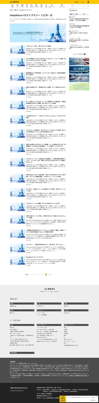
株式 (65, 327)
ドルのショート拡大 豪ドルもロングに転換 (38, 46)
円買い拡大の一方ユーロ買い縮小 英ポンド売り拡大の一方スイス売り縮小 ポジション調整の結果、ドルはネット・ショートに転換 (46, 175)
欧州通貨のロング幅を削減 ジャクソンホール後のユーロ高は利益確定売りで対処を (46, 74)
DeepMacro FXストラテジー (25, 10)
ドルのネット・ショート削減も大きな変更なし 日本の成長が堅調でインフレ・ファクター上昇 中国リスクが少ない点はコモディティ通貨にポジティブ (46, 160)
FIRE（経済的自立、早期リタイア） (45, 335)
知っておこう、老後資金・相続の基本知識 (47, 331)
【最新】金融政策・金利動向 (17, 331)
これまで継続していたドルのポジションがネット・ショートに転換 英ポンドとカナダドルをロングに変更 (46, 59)
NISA (65, 343)
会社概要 (57, 398)
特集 (12, 325)
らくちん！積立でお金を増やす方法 (18, 339)
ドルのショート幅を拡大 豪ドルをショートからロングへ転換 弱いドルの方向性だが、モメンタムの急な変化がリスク (46, 131)
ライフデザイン (42, 325)
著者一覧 (66, 306)
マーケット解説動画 (42, 315)
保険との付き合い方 (42, 337)
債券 (65, 335)
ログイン (83, 2)
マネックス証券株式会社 (48, 398)
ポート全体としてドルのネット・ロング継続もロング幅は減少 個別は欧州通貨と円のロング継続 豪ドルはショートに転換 (46, 102)
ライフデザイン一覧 (42, 327)
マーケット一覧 (40, 313)
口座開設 (77, 2)
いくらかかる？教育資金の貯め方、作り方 (47, 339)
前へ (27, 274)
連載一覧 (16, 10)
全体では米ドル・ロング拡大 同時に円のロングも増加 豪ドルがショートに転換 (46, 217)
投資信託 (66, 333)
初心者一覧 (66, 313)
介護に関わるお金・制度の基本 (44, 333)
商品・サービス (69, 325)
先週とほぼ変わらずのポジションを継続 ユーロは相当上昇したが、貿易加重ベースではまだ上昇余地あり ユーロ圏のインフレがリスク (46, 145)
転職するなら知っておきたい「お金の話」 (47, 341)
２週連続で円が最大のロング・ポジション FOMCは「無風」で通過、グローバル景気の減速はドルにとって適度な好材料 (46, 231)
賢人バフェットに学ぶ (15, 333)
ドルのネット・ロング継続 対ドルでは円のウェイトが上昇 (42, 203)
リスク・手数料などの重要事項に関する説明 (76, 375)
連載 (12, 310)
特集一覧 (12, 327)
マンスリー (87, 14)
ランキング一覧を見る (78, 54)
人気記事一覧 (40, 306)
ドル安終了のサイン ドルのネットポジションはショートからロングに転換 (46, 116)
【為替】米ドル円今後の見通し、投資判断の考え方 (22, 336)
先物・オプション (68, 339)
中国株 (65, 331)
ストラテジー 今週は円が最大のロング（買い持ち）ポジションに (44, 244)
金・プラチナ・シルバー (70, 341)
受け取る (93, 400)
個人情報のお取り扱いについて (44, 395)
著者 (66, 303)
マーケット (41, 310)
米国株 (65, 329)
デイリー (73, 14)
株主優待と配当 (13, 343)
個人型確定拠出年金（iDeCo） (71, 345)
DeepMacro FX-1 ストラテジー (35, 257)
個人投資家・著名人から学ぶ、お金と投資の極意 (22, 345)
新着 (12, 303)
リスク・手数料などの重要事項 (44, 393)
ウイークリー (80, 14)
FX (64, 337)
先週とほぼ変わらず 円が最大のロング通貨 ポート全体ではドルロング (46, 88)
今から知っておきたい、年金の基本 (45, 329)
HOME (11, 10)
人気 (39, 303)
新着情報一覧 (13, 306)
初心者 (66, 310)
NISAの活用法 (13, 329)
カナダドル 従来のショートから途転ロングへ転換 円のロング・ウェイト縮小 (46, 190)
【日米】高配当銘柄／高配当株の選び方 (19, 341)
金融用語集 (14, 353)
